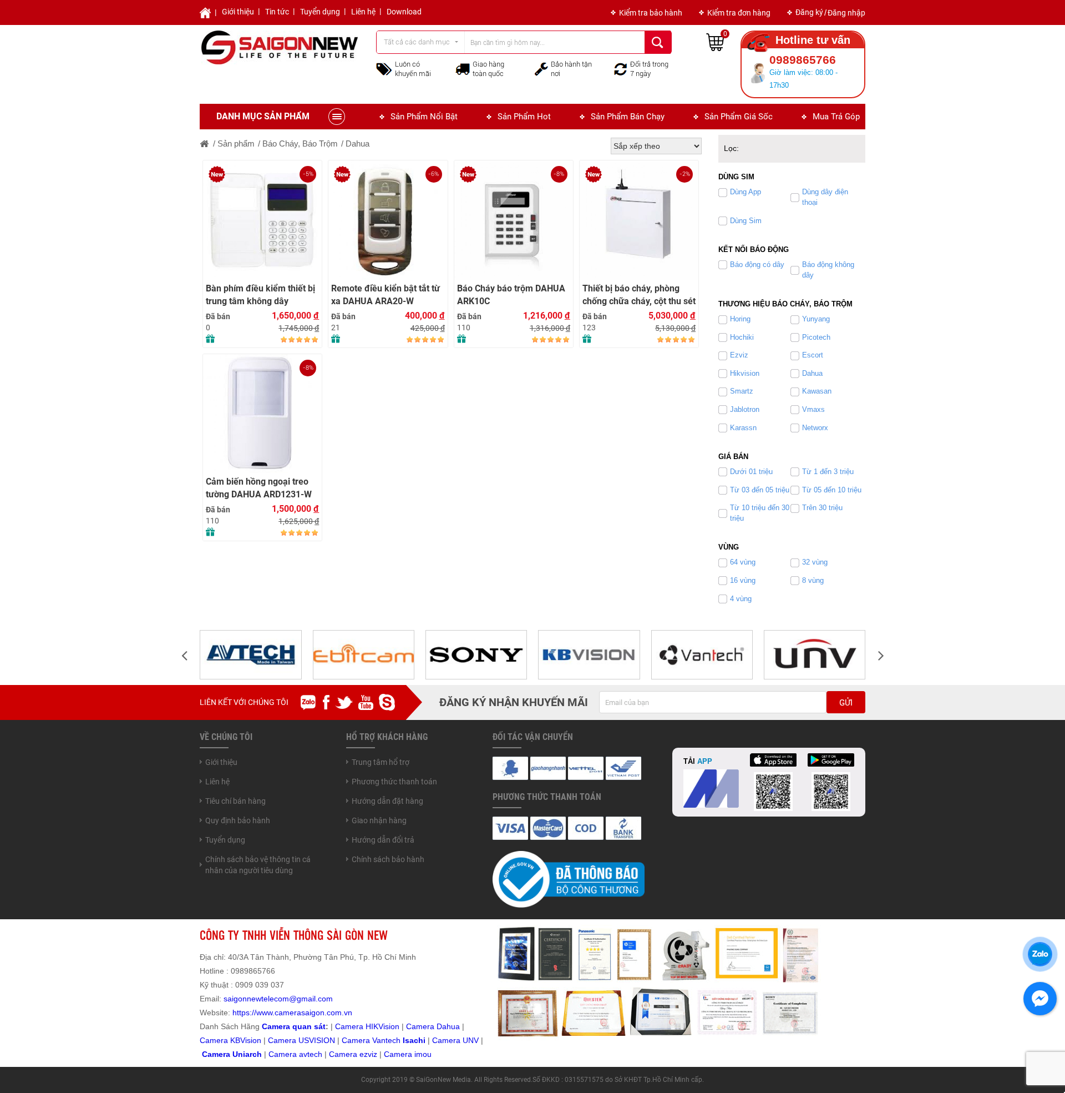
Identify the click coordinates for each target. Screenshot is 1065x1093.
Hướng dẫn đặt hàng (387, 801)
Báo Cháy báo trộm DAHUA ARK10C (511, 294)
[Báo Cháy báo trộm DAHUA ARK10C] (513, 219)
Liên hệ (363, 11)
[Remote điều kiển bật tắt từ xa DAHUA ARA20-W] (387, 219)
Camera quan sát (294, 1026)
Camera (283, 1054)
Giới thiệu (238, 11)
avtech (310, 1054)
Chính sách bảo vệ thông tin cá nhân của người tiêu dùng (258, 865)
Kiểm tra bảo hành (650, 12)
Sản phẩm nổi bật (424, 117)
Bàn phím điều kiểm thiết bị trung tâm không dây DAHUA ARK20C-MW (260, 295)
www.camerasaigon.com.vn (304, 1012)
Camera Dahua (433, 1026)
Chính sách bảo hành (388, 859)
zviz (370, 1054)
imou (423, 1054)
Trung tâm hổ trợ (380, 762)
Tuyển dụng (320, 11)
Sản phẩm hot (524, 117)
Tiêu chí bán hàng (235, 801)
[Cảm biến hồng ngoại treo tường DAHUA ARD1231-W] (262, 413)
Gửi (846, 703)
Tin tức (277, 11)
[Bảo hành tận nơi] (541, 68)
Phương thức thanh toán (394, 781)
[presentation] (184, 654)
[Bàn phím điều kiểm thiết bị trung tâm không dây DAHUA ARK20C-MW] (262, 219)
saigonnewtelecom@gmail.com (277, 998)
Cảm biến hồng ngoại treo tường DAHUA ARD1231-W (259, 488)
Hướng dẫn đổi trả (383, 839)
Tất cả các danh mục (417, 42)
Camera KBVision (230, 1040)
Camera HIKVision (367, 1026)
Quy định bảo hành (237, 820)
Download (404, 11)
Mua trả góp (836, 117)
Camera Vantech (371, 1040)
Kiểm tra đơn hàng (738, 12)
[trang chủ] (205, 143)
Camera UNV (455, 1040)
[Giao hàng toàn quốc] (462, 68)
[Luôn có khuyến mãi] (384, 68)
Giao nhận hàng (379, 820)
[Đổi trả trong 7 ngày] (620, 68)
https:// (244, 1012)
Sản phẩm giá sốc (738, 117)
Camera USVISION (301, 1040)
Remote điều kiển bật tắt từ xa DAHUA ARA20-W (385, 294)
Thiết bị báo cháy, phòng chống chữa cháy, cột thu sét (635, 178)
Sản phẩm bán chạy (628, 117)
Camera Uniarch (232, 1054)
